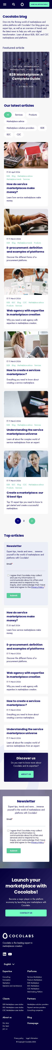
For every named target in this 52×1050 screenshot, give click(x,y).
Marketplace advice (31, 66)
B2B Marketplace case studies (13, 1004)
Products (30, 69)
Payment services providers (36, 1007)
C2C (25, 302)
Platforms (32, 971)
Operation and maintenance (12, 986)
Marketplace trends (17, 69)
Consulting (6, 977)
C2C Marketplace (33, 989)
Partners (31, 998)
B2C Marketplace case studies (13, 1007)
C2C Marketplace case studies (13, 1010)
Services (38, 69)
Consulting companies (35, 1010)
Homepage (32, 1023)
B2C (13, 302)
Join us (5, 1029)
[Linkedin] (4, 954)
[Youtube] (10, 954)
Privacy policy (18, 1038)
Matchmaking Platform (35, 992)
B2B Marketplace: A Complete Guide (26, 76)
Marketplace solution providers (37, 1004)
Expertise (7, 971)
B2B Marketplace (33, 983)
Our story (6, 1023)
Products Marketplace (34, 980)
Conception (7, 980)
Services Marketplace (34, 977)
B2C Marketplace (33, 986)
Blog (20, 66)
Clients (6, 998)
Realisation (6, 983)
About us (7, 1017)
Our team (6, 1026)
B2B (14, 66)
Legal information (32, 1038)
